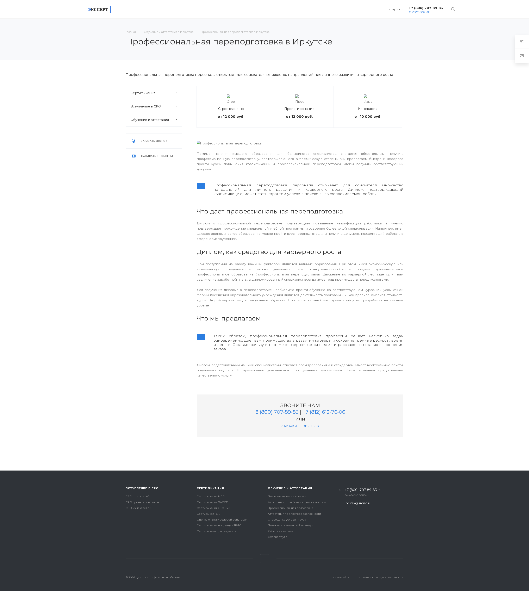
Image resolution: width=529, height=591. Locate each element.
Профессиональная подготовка (290, 508)
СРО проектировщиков (142, 502)
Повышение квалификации (287, 496)
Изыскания (368, 109)
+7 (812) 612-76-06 (324, 412)
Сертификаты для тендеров (216, 531)
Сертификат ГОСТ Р (210, 513)
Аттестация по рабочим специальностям (297, 502)
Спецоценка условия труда (287, 519)
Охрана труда (277, 537)
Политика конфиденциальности (380, 577)
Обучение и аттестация (150, 120)
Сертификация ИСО (211, 496)
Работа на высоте (280, 531)
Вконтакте (264, 558)
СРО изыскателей (138, 508)
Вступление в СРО (146, 106)
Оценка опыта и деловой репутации (222, 519)
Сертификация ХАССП (212, 502)
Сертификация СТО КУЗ (213, 508)
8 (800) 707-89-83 (277, 412)
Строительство (231, 109)
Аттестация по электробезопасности (294, 513)
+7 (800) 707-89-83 (361, 490)
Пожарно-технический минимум (290, 525)
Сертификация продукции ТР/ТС (219, 525)
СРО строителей (138, 496)
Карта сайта (341, 577)
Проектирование (299, 109)
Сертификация (143, 93)
